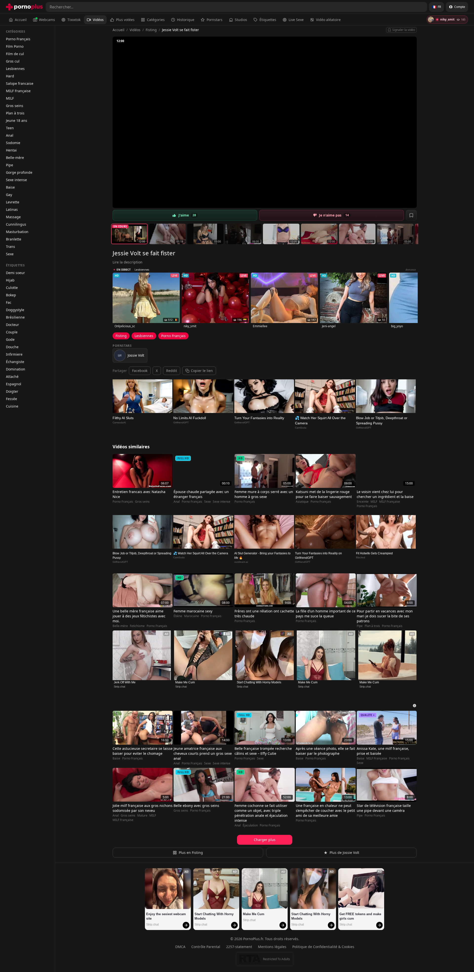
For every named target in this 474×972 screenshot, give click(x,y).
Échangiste (15, 361)
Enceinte (363, 502)
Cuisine (12, 406)
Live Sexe (296, 19)
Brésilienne (15, 317)
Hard (10, 76)
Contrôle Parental (205, 946)
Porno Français (18, 39)
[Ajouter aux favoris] (411, 215)
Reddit (171, 370)
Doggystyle (15, 309)
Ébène (178, 616)
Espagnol (13, 384)
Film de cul (15, 53)
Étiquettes (267, 19)
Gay (9, 194)
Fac (8, 302)
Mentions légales (272, 946)
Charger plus (265, 839)
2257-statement (239, 946)
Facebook (139, 370)
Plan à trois (15, 113)
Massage (13, 217)
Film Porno (14, 46)
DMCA (180, 946)
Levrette (12, 202)
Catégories (156, 19)
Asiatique (302, 502)
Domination (15, 369)
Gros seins (14, 105)
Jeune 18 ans (16, 120)
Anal (9, 135)
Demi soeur (15, 272)
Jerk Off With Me (125, 682)
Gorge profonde (19, 172)
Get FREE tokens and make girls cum (360, 916)
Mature (142, 816)
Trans (10, 246)
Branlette (13, 239)
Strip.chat (119, 686)
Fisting (151, 29)
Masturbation (17, 231)
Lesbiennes (15, 68)
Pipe (9, 165)
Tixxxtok (73, 19)
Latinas (12, 209)
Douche (12, 347)
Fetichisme (137, 626)
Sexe (10, 254)
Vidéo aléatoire (328, 19)
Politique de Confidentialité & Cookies (323, 946)
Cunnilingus (16, 224)
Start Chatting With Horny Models (259, 682)
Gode (10, 339)
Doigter (12, 391)
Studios (241, 19)
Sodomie (13, 142)
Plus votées (125, 19)
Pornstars (214, 19)
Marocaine (191, 616)
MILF (10, 98)
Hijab (10, 280)
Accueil (21, 19)
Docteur (12, 324)
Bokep (11, 295)
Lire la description (127, 262)
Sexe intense (16, 179)
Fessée (11, 398)
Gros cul (13, 61)
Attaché (12, 376)
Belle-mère (15, 157)
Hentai (11, 150)
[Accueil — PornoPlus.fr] (24, 6)
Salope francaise (19, 83)
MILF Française (18, 90)
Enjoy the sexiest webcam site (166, 916)
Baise (10, 187)
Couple (12, 332)
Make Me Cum (185, 682)
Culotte (12, 287)
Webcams (47, 19)
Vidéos (98, 19)
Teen (10, 128)
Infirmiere (14, 354)
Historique (185, 19)
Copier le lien (202, 370)
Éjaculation (250, 825)
